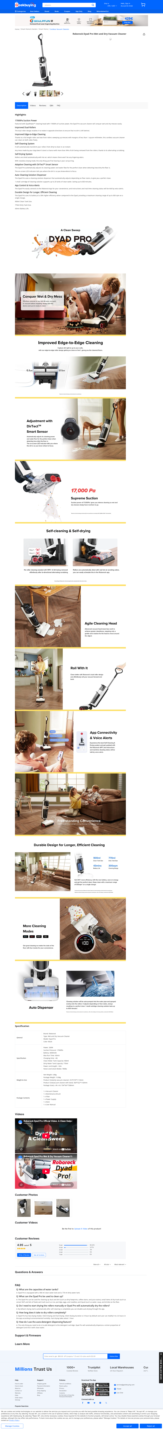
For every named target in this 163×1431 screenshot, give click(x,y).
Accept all (127, 1426)
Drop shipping (41, 1390)
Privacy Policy (14, 1420)
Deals (57, 11)
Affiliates (40, 1393)
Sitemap (17, 1400)
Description (21, 105)
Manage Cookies (12, 1426)
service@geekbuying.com (125, 1385)
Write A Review (24, 1255)
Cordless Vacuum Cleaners (59, 29)
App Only (79, 11)
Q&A (51, 105)
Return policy (63, 1386)
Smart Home (43, 29)
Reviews (42, 105)
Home (17, 29)
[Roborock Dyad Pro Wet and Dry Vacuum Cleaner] (28, 93)
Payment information (43, 1386)
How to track (19, 1386)
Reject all (151, 1426)
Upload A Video (81, 1229)
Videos (33, 105)
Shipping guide (41, 1383)
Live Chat (120, 1393)
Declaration (63, 1390)
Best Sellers (34, 11)
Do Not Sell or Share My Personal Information (66, 1395)
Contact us (18, 1390)
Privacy (61, 1388)
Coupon (67, 11)
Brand (47, 11)
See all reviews (39, 1255)
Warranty (18, 1393)
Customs (62, 1393)
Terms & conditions (65, 1383)
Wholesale (40, 1388)
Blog (89, 11)
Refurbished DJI (103, 11)
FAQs (16, 1395)
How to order (19, 1383)
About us (17, 1388)
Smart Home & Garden (29, 29)
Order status (19, 1397)
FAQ (58, 105)
